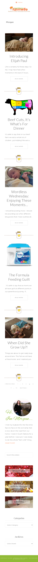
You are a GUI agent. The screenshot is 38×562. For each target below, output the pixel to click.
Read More (19, 78)
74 (16, 388)
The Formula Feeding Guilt (19, 277)
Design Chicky (20, 559)
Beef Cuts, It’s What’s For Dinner (19, 123)
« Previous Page (10, 384)
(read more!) (10, 443)
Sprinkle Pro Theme (20, 558)
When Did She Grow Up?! (19, 345)
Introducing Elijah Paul (19, 58)
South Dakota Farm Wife (19, 8)
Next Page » (23, 388)
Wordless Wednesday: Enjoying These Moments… (19, 198)
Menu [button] (20, 2)
